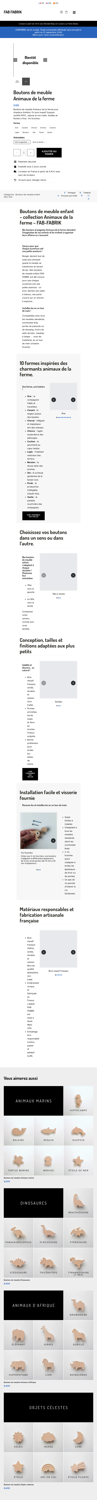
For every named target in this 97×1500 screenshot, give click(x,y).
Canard (25, 128)
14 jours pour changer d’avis (32, 180)
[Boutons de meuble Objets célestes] (48, 1437)
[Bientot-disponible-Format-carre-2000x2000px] (30, 60)
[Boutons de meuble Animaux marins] (48, 1130)
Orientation (19, 137)
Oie (34, 132)
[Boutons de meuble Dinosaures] (48, 1233)
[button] (56, 417)
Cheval (34, 128)
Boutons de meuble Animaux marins (19, 1178)
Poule (41, 132)
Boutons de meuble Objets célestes (19, 1484)
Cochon (53, 128)
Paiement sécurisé (27, 161)
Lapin (17, 132)
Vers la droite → (39, 142)
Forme (17, 123)
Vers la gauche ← (22, 142)
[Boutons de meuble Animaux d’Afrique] (48, 1335)
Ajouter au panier (49, 152)
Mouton (26, 132)
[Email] (88, 195)
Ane (16, 128)
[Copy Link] (88, 198)
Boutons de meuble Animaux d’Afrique (20, 1382)
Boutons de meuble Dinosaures (17, 1280)
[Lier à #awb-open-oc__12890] (74, 12)
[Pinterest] (82, 195)
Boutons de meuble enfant (28, 194)
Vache (49, 132)
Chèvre (43, 128)
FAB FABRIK (13, 11)
